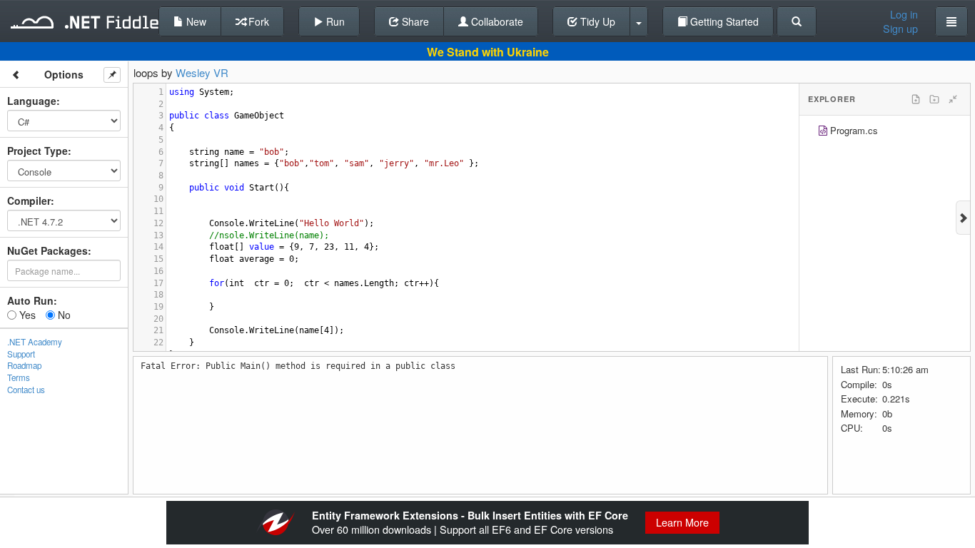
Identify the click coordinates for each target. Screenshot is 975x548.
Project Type (37, 150)
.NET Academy (34, 341)
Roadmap (24, 365)
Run (334, 21)
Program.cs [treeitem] (854, 130)
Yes (26, 315)
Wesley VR (202, 72)
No (63, 315)
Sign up (900, 28)
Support (21, 354)
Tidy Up (596, 21)
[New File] (915, 99)
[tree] (884, 132)
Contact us (26, 389)
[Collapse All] (952, 99)
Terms (18, 377)
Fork (257, 21)
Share (414, 21)
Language (31, 100)
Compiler (29, 200)
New (194, 21)
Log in (904, 14)
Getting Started (723, 21)
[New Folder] (934, 99)
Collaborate (495, 21)
